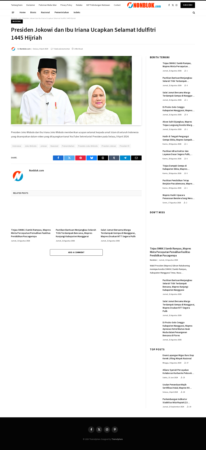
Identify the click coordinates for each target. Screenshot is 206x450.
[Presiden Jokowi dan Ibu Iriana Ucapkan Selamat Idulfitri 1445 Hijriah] (71, 123)
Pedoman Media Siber (48, 5)
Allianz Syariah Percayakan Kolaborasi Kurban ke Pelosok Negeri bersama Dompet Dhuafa (178, 371)
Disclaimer (30, 5)
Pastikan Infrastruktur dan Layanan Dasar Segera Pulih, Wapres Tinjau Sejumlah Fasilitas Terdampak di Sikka (178, 153)
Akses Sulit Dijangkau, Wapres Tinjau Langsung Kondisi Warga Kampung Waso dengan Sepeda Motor (178, 123)
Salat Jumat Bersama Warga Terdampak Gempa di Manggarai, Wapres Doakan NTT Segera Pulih (118, 233)
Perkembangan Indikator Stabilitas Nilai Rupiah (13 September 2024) (175, 401)
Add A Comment (76, 252)
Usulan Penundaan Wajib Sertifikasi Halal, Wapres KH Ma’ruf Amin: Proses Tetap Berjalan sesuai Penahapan (176, 386)
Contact (117, 5)
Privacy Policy (66, 5)
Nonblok (153, 260)
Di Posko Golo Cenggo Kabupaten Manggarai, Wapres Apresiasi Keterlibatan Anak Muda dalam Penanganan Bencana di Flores (177, 109)
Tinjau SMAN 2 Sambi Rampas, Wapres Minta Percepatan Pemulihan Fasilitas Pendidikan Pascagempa (31, 233)
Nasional (45, 12)
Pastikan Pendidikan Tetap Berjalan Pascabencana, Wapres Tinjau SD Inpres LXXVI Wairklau (178, 182)
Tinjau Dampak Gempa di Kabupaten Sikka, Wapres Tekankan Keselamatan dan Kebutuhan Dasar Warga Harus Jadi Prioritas (177, 167)
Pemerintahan (62, 12)
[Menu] (13, 13)
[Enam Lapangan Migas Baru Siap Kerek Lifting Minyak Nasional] (155, 358)
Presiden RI (124, 146)
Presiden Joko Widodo (88, 146)
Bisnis (33, 12)
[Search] (193, 12)
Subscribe (187, 5)
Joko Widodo (31, 146)
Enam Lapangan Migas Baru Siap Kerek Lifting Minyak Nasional (178, 357)
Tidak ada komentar (61, 49)
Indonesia (17, 146)
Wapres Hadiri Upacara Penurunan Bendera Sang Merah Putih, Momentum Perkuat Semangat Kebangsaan (178, 197)
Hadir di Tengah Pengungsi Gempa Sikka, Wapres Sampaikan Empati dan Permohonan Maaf (179, 138)
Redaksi (79, 5)
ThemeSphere (117, 439)
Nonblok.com (16, 18)
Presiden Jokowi (109, 146)
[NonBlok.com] (144, 5)
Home (22, 12)
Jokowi (43, 146)
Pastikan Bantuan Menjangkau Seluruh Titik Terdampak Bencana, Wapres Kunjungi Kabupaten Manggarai (76, 233)
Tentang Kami (16, 5)
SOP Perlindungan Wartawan (98, 5)
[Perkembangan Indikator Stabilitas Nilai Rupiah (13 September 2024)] (155, 402)
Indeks (77, 12)
